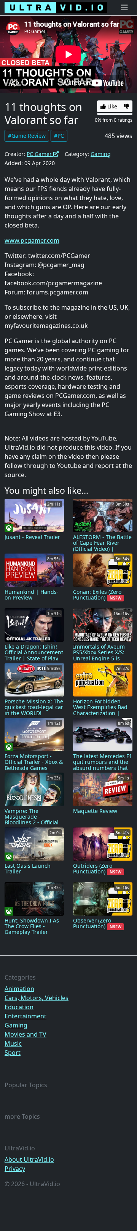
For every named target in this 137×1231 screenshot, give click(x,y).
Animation (19, 988)
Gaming (101, 153)
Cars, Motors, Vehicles (36, 998)
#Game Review (27, 135)
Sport (13, 1052)
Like (111, 106)
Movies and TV (25, 1034)
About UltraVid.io (29, 1159)
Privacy (15, 1168)
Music (13, 1043)
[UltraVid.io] (56, 7)
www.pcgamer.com (32, 240)
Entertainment (25, 1016)
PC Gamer (40, 153)
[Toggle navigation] (124, 7)
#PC (59, 135)
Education (19, 1007)
